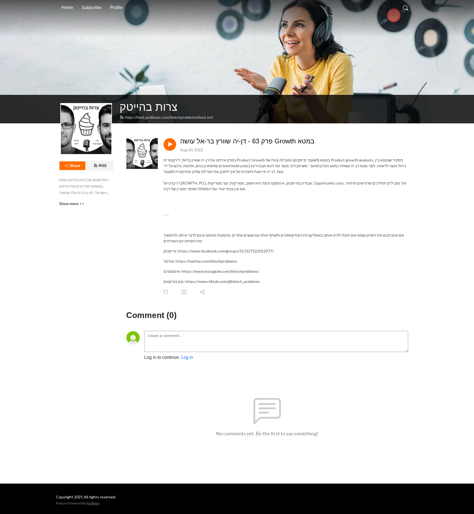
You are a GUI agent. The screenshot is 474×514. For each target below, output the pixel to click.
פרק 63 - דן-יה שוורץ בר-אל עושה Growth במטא (247, 141)
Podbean (93, 503)
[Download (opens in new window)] (184, 292)
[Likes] (166, 292)
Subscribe (91, 7)
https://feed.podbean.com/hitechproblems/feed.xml (169, 117)
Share (75, 165)
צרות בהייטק (148, 107)
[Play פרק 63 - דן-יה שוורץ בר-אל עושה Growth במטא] (169, 144)
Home (67, 7)
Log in (187, 357)
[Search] (406, 7)
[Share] (203, 292)
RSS (102, 165)
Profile (116, 7)
